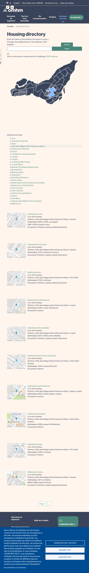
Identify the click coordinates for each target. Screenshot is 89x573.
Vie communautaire (39, 17)
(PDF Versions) (52, 56)
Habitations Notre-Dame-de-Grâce (41, 356)
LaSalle (14, 159)
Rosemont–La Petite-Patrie (22, 185)
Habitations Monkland (36, 414)
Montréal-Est (16, 170)
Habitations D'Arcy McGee (38, 328)
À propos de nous (63, 17)
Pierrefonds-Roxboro (20, 177)
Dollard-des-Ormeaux (20, 149)
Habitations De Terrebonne (38, 300)
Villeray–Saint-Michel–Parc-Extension (26, 201)
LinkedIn (12, 7)
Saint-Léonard (17, 190)
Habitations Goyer (34, 444)
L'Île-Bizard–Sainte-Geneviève (23, 154)
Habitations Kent (34, 272)
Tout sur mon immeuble (24, 18)
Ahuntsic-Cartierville (19, 141)
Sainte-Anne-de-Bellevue (21, 193)
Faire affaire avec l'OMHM (32, 3)
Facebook (7, 7)
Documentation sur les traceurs (15, 567)
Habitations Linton (35, 214)
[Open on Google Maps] (16, 220)
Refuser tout (65, 550)
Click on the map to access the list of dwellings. (32, 55)
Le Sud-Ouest (17, 164)
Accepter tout (65, 557)
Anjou (13, 144)
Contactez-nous (51, 3)
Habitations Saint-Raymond (38, 386)
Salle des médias (67, 3)
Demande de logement (11, 18)
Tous (13, 138)
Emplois (52, 17)
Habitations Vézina (35, 472)
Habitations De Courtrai (37, 244)
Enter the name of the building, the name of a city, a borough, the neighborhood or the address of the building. (27, 42)
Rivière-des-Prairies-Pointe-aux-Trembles (28, 183)
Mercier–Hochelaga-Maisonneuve (25, 167)
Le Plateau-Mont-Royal (20, 162)
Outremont (15, 175)
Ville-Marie (15, 198)
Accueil (10, 26)
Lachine (14, 157)
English (17, 3)
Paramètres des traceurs (65, 543)
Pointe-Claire (16, 180)
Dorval (14, 151)
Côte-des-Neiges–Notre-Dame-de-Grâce (28, 146)
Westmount (16, 204)
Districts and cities (14, 135)
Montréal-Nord (17, 172)
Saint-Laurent (17, 188)
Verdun (14, 196)
